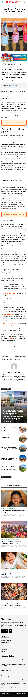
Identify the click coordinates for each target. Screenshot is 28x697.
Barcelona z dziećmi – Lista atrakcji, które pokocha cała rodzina (8, 429)
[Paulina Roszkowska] (14, 366)
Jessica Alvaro (6, 421)
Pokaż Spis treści (12, 85)
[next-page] (24, 393)
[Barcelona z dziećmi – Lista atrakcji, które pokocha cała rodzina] (23, 429)
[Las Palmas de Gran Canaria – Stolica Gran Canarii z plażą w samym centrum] (23, 448)
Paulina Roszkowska (10, 16)
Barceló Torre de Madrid (9, 323)
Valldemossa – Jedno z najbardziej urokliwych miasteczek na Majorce (7, 439)
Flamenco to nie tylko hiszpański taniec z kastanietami (20, 358)
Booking (10, 338)
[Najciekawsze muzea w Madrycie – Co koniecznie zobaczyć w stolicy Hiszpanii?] (14, 407)
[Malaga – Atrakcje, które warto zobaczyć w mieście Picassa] (14, 529)
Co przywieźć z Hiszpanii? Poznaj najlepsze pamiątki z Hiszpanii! (11, 604)
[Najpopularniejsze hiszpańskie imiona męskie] (14, 560)
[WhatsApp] (19, 348)
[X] (12, 348)
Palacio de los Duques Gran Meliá (11, 305)
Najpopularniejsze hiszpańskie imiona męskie (12, 687)
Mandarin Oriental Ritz (9, 293)
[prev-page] (21, 393)
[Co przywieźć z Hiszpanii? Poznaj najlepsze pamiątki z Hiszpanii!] (14, 591)
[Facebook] (9, 348)
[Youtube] (6, 630)
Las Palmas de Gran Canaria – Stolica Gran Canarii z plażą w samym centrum (9, 448)
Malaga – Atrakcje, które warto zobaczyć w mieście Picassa (11, 542)
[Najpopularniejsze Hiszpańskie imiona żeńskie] (14, 498)
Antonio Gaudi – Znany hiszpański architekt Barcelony (7, 358)
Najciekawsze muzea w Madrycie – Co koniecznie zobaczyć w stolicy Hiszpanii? (13, 415)
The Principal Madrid (8, 314)
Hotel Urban (6, 284)
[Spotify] (10, 630)
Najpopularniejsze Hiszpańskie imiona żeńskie (12, 679)
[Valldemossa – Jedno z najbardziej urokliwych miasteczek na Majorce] (23, 439)
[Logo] (14, 2)
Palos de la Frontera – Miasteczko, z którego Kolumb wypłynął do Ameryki (9, 458)
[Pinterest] (15, 348)
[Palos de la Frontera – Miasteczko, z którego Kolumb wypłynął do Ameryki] (23, 458)
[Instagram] (3, 630)
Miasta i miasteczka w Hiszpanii (10, 539)
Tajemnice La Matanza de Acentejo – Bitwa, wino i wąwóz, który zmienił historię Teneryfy (9, 468)
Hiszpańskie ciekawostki (8, 508)
